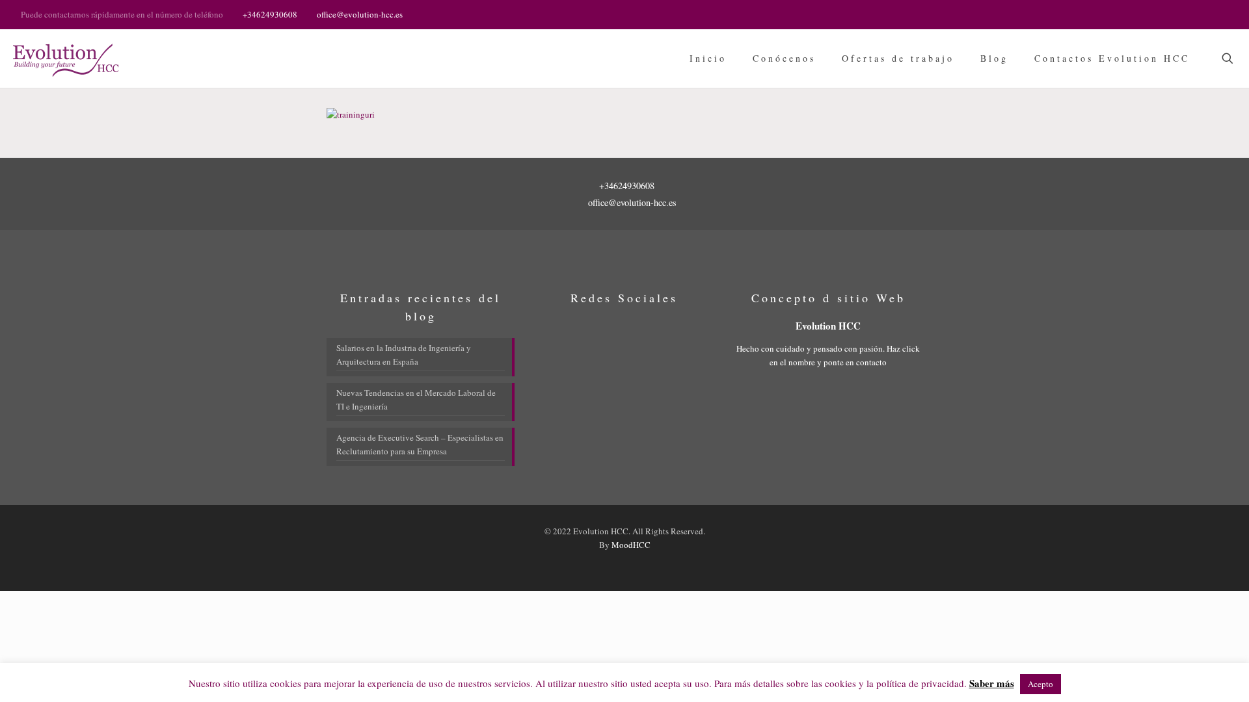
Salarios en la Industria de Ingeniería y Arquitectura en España (403, 354)
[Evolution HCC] (65, 58)
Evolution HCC (828, 325)
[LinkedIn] (1204, 13)
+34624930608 (270, 14)
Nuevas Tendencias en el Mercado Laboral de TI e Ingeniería (416, 399)
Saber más (991, 683)
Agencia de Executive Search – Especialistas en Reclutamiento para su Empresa (420, 444)
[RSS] (1221, 13)
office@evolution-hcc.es (360, 14)
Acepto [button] (1040, 684)
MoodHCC (631, 545)
